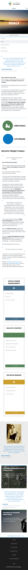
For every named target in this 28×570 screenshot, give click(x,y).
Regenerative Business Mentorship (11, 513)
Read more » (10, 477)
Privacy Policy (14, 543)
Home (14, 540)
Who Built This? (13, 551)
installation (16, 263)
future (8, 258)
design (10, 263)
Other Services (4, 51)
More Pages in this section (14, 536)
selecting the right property (13, 261)
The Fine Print (14, 547)
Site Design (3, 48)
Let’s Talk (14, 555)
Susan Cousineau (5, 455)
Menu (14, 8)
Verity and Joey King (6, 69)
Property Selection (5, 44)
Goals (2, 41)
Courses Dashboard (14, 558)
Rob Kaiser (5, 504)
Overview (3, 38)
